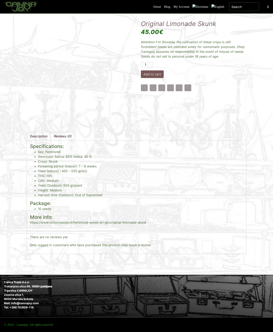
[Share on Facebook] (153, 87)
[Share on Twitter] (161, 87)
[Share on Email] (144, 87)
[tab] (39, 136)
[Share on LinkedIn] (179, 87)
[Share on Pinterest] (170, 87)
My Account (181, 6)
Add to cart (152, 74)
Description (38, 136)
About (157, 6)
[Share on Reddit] (187, 87)
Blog (167, 6)
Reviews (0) (63, 136)
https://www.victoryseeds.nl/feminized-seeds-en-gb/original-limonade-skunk (88, 222)
